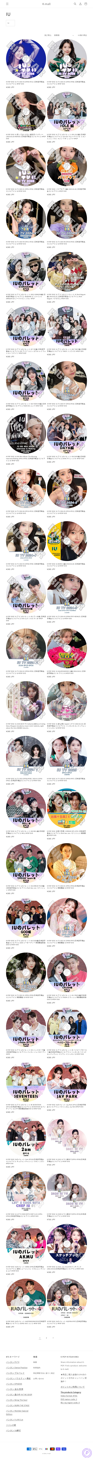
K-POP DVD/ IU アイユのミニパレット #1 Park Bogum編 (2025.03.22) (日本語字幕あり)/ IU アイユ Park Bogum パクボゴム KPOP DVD (66, 297)
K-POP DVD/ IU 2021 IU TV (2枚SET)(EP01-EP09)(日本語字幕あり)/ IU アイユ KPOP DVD (66, 1160)
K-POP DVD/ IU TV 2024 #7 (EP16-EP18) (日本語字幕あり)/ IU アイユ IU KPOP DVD (66, 405)
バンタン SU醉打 (13, 1430)
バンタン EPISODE (14, 1384)
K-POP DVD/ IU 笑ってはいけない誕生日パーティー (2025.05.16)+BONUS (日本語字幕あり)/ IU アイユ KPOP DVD (26, 137)
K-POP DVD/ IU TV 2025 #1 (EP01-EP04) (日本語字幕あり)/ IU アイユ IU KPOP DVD (25, 190)
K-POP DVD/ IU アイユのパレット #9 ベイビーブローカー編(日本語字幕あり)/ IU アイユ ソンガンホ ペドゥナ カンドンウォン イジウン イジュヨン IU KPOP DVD (67, 1052)
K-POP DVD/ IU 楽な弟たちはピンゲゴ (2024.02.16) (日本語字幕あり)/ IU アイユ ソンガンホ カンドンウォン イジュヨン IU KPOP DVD (66, 726)
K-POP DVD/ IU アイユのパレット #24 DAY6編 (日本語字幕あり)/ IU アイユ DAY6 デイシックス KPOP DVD (66, 458)
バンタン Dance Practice (16, 1367)
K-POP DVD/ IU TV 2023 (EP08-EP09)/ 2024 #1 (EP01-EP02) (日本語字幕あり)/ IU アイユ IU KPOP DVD (24, 780)
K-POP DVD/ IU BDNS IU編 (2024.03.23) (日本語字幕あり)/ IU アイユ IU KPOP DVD (66, 565)
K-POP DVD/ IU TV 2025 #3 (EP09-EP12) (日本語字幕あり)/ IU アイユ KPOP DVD (25, 83)
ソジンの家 (11, 1425)
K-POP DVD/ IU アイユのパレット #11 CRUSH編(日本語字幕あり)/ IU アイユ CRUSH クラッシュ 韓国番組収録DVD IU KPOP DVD (66, 997)
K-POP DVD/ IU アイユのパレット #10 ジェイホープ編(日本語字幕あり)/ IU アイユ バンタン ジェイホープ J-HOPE (26, 1052)
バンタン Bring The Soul (16, 1400)
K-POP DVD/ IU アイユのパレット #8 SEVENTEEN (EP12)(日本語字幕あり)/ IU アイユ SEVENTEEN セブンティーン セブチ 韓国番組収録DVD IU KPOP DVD (26, 1107)
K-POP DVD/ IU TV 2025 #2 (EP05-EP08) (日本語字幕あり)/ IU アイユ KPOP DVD (66, 83)
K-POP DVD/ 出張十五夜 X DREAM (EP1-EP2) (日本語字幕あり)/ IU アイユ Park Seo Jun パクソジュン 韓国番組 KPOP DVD (66, 833)
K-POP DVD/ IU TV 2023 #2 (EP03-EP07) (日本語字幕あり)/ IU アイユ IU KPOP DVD (66, 780)
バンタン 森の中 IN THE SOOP (19, 1394)
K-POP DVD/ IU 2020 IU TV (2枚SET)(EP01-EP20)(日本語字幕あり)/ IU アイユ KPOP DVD (66, 1215)
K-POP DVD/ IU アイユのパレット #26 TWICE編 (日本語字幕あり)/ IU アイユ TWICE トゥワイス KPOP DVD (66, 350)
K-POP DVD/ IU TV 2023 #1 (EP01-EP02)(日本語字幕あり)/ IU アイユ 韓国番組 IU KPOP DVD (66, 887)
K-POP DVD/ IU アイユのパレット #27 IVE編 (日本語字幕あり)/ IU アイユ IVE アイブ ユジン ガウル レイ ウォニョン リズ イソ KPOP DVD (26, 351)
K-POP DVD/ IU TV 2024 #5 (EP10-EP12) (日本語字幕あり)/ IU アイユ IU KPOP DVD (66, 512)
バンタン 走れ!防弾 (14, 1389)
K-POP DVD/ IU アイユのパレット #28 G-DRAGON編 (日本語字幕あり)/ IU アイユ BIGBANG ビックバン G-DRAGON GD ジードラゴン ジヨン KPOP (25, 297)
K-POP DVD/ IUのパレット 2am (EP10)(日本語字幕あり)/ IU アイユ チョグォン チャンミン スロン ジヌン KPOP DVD (25, 1161)
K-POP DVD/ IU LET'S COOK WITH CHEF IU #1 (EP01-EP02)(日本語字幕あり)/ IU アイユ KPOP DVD (24, 1215)
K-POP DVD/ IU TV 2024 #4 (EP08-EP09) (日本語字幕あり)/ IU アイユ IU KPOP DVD (25, 565)
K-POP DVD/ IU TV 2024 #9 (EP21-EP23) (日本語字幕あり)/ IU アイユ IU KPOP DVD (25, 243)
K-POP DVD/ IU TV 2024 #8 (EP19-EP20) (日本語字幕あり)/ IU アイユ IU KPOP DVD (66, 243)
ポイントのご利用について (73, 1387)
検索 (35, 1362)
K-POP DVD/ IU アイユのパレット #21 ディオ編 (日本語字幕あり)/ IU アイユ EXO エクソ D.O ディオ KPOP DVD (26, 619)
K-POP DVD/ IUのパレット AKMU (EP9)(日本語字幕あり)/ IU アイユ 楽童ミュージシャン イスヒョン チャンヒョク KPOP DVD (26, 1269)
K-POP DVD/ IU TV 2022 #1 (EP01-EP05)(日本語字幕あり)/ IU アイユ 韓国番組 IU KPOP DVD (25, 996)
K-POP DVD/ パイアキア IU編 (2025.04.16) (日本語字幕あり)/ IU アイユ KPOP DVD (66, 190)
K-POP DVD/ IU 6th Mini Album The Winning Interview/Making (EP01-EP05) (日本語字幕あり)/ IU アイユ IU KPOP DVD (25, 459)
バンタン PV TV (12, 1362)
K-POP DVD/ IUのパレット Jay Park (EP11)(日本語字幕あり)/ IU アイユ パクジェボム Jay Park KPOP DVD (66, 1106)
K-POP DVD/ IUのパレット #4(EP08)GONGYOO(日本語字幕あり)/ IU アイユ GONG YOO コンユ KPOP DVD (26, 1322)
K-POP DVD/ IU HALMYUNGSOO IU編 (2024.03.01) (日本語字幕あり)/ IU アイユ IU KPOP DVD (66, 672)
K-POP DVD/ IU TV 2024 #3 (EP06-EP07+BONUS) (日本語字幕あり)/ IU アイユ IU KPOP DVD (66, 618)
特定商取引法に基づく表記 (43, 1373)
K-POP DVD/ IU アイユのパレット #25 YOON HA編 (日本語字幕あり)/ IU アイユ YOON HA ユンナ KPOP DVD (26, 405)
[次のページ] (53, 1337)
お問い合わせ (38, 1379)
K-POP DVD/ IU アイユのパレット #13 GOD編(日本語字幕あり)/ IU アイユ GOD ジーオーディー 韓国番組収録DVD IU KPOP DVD (26, 943)
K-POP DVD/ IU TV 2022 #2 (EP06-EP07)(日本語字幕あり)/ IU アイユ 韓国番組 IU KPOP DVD (66, 942)
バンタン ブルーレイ (15, 1373)
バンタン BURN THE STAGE (17, 1405)
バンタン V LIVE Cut (14, 1419)
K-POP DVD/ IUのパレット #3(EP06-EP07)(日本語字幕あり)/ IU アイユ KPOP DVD (67, 1322)
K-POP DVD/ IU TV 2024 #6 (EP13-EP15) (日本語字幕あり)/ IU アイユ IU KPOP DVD (25, 512)
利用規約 (36, 1368)
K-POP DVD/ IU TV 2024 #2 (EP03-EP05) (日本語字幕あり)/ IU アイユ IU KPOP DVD (25, 672)
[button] (7, 4)
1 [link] (39, 1338)
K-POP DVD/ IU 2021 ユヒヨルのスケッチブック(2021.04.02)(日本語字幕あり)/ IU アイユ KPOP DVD (65, 1268)
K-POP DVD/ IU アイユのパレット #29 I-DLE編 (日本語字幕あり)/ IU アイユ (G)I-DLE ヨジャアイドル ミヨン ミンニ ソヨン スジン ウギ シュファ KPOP (66, 137)
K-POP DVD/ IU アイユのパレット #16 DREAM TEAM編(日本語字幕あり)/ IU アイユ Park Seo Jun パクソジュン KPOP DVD (25, 888)
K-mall (49, 1453)
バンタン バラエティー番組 (18, 1378)
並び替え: (48, 35)
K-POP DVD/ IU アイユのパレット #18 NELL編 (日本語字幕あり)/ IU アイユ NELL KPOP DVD (25, 832)
